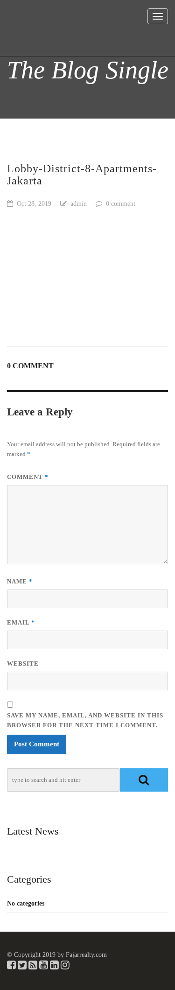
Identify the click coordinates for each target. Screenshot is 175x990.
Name (20, 581)
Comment (28, 476)
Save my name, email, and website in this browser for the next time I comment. (85, 720)
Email (21, 622)
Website (23, 663)
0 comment (120, 203)
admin (78, 203)
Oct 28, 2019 (34, 203)
